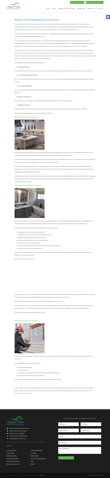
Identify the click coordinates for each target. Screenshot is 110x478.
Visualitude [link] (42, 475)
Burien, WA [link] (33, 24)
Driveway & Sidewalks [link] (36, 450)
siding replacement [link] (54, 379)
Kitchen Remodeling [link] (12, 456)
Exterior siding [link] (10, 453)
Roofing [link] (33, 464)
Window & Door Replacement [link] (38, 458)
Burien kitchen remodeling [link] (88, 176)
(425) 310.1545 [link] (36, 172)
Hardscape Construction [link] (13, 464)
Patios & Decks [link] (34, 456)
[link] (108, 17)
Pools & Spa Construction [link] (13, 461)
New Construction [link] (11, 450)
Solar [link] (32, 461)
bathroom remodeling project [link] (38, 252)
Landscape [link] (33, 453)
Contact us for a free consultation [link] (23, 393)
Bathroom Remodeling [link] (12, 458)
